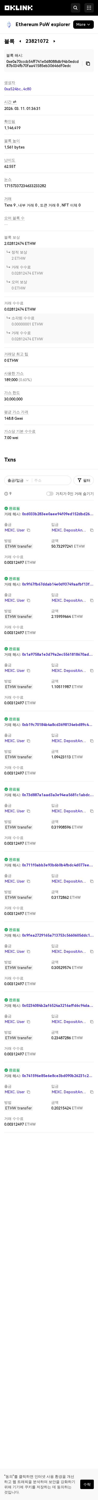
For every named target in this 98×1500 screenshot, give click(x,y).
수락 (87, 1484)
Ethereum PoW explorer (43, 24)
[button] (18, 12)
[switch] (50, 494)
